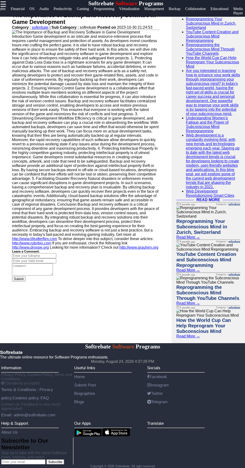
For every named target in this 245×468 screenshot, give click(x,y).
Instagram (160, 385)
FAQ (45, 398)
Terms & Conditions (19, 389)
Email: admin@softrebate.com (28, 415)
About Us (9, 432)
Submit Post (85, 385)
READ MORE (208, 200)
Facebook (158, 376)
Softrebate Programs (125, 3)
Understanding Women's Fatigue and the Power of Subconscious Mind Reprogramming (207, 124)
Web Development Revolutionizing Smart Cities (210, 193)
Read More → (188, 237)
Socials (153, 367)
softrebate (40, 27)
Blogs (79, 401)
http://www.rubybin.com (31, 243)
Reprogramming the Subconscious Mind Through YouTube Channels (210, 49)
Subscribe (55, 462)
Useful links (84, 367)
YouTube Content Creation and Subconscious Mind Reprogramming (212, 36)
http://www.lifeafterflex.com (34, 239)
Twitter (157, 393)
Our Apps (82, 423)
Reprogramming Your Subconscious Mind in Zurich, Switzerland (211, 23)
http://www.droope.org (30, 247)
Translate (155, 423)
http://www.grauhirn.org (138, 247)
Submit (19, 279)
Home (79, 376)
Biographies (84, 393)
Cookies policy (26, 398)
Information (11, 367)
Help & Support (14, 423)
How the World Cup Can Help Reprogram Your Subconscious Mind (212, 62)
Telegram (159, 401)
